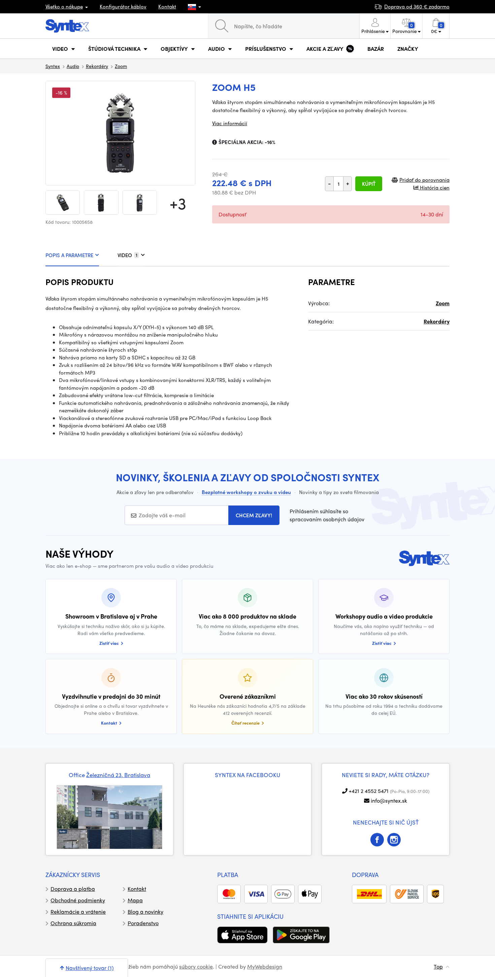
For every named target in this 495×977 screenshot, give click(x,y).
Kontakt (167, 6)
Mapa (135, 900)
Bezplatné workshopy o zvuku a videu (246, 492)
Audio (73, 66)
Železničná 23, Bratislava (118, 775)
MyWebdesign (264, 966)
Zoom (121, 66)
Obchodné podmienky (78, 900)
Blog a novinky (145, 911)
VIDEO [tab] (127, 255)
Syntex (52, 66)
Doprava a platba (73, 889)
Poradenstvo (143, 923)
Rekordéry (97, 66)
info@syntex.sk (389, 800)
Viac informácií (229, 123)
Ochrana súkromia (73, 923)
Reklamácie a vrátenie (78, 911)
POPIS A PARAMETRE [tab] (69, 255)
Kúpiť (368, 183)
